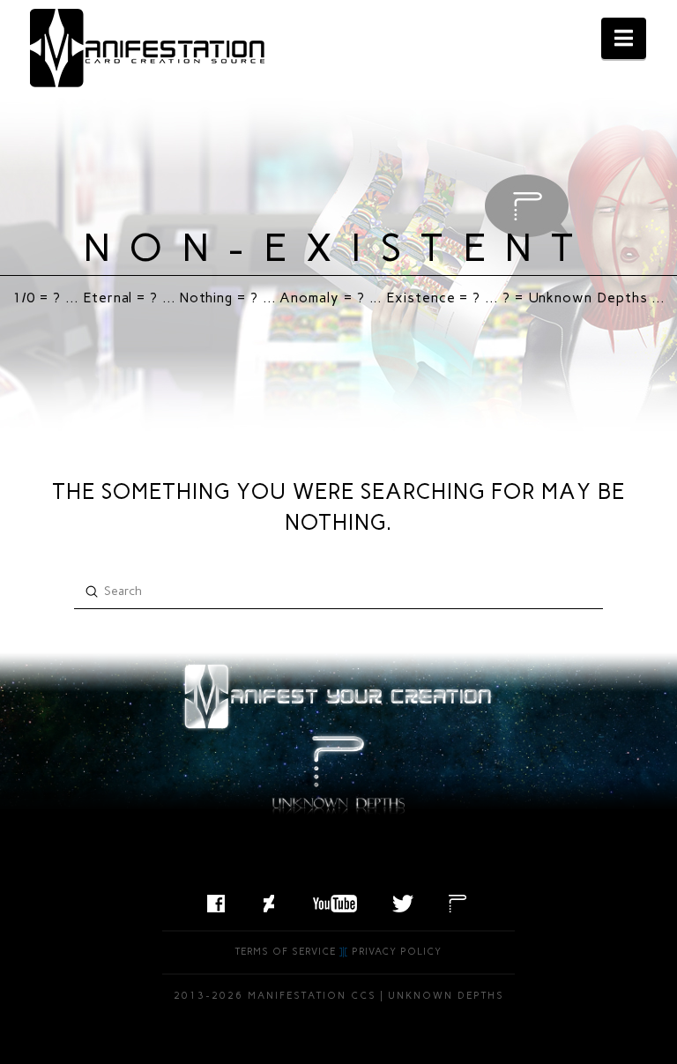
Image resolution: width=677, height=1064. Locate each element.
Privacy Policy (397, 951)
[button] (623, 38)
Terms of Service (285, 951)
